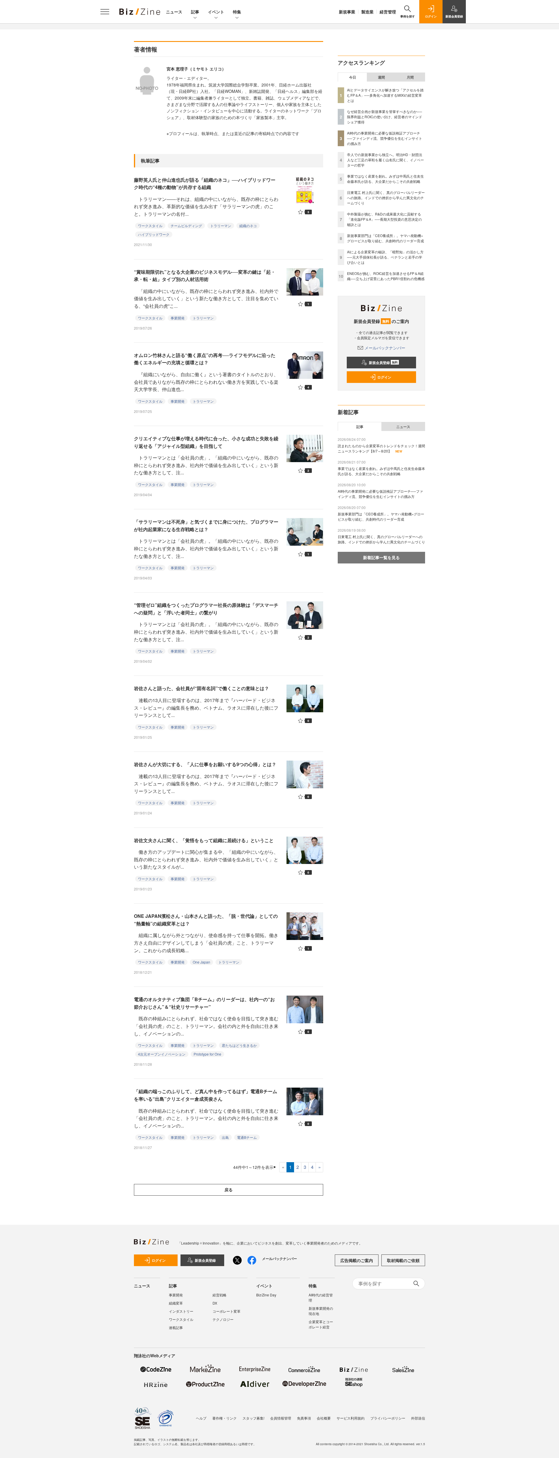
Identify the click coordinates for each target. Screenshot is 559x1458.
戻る (228, 1189)
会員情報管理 (280, 1417)
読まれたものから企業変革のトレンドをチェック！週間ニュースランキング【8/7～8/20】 (381, 448)
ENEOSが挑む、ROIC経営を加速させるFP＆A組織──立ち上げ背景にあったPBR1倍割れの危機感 (385, 276)
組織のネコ (248, 225)
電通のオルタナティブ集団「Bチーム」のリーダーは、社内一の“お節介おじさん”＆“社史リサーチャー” (204, 1003)
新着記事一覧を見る (381, 557)
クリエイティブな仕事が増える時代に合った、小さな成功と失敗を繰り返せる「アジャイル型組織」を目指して (206, 442)
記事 (195, 12)
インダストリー (181, 1311)
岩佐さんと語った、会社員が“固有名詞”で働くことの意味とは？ (201, 688)
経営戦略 (220, 1294)
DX (215, 1302)
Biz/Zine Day (266, 1294)
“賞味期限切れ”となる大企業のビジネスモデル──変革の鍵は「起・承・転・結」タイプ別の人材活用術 (204, 275)
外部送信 (418, 1417)
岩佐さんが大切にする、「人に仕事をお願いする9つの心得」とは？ (205, 764)
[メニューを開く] (104, 11)
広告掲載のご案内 (356, 1260)
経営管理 (388, 12)
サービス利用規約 (351, 1417)
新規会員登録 (383, 362)
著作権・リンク (224, 1417)
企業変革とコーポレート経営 (321, 1324)
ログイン (384, 377)
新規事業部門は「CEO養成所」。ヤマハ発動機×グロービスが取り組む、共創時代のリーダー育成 (385, 238)
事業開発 (178, 317)
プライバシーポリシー (387, 1417)
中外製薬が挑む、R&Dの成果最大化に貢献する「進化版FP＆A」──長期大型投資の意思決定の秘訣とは (384, 219)
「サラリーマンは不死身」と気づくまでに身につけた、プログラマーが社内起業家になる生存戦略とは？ (206, 525)
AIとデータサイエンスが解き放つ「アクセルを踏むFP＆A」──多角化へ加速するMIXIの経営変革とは (385, 95)
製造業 (367, 12)
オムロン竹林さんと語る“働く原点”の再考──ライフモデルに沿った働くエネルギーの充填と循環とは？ (204, 359)
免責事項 (304, 1417)
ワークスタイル (150, 225)
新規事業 (347, 12)
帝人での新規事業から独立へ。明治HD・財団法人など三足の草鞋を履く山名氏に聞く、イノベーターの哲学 (385, 159)
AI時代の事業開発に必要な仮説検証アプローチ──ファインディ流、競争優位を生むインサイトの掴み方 (384, 138)
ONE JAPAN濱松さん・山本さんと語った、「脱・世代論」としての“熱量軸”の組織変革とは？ (206, 920)
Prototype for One (207, 1053)
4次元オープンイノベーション (161, 1053)
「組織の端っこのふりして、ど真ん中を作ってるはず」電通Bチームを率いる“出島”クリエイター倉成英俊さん (205, 1095)
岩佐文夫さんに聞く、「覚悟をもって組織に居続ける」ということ (204, 840)
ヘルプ (201, 1417)
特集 (237, 12)
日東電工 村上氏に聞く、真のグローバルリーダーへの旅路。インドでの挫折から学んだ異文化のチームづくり (386, 197)
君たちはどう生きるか (239, 1045)
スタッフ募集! (253, 1417)
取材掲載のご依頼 (403, 1260)
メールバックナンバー (385, 348)
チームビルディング (186, 225)
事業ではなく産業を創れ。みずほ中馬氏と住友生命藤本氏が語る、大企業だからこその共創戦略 (385, 179)
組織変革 (176, 1302)
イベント (216, 12)
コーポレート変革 (226, 1311)
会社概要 (324, 1417)
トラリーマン (220, 225)
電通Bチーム (247, 1137)
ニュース (174, 12)
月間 (410, 77)
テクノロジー (223, 1319)
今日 (352, 77)
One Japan (201, 961)
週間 (381, 77)
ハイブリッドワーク (153, 234)
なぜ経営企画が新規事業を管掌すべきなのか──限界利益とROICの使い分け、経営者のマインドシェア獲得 (384, 116)
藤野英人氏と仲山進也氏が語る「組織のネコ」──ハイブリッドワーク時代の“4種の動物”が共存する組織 (204, 183)
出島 (225, 1137)
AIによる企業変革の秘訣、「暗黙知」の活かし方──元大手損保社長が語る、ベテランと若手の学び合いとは (385, 257)
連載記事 (176, 1327)
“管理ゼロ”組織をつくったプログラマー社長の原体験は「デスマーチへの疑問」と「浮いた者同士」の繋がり (206, 609)
